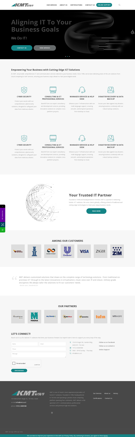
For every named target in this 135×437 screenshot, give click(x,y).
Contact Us (90, 5)
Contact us (21, 48)
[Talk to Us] (2, 229)
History (115, 393)
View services (45, 48)
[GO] (119, 4)
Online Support (104, 5)
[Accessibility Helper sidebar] (132, 32)
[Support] (2, 224)
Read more (96, 211)
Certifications (76, 5)
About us (63, 5)
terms (106, 436)
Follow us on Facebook (107, 342)
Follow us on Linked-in (107, 346)
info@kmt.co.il (21, 402)
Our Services (52, 5)
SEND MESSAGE (19, 370)
